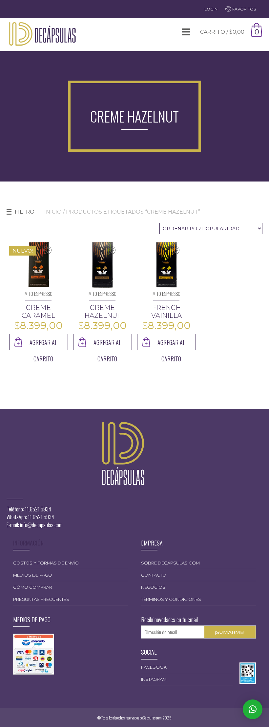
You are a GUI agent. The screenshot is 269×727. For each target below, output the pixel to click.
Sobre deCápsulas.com (170, 562)
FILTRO (24, 212)
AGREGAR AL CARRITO (43, 344)
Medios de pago (32, 575)
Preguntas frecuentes (41, 599)
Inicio (53, 212)
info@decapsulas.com (41, 525)
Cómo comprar (32, 587)
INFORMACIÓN (28, 543)
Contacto (153, 575)
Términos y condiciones (171, 599)
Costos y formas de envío (46, 562)
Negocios (153, 587)
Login (210, 9)
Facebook (154, 667)
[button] (252, 709)
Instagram (154, 679)
